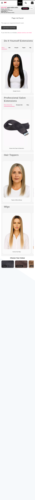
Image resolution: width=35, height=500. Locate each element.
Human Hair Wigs (17, 251)
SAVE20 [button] (25, 8)
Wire (9, 47)
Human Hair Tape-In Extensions (16, 148)
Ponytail (16, 47)
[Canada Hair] (11, 2)
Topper (23, 47)
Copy (31, 8)
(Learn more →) (4, 11)
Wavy (28, 104)
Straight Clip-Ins (16, 91)
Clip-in (2, 47)
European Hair (19, 104)
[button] (7, 264)
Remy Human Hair (8, 104)
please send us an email (25, 33)
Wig (30, 47)
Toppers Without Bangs (16, 200)
